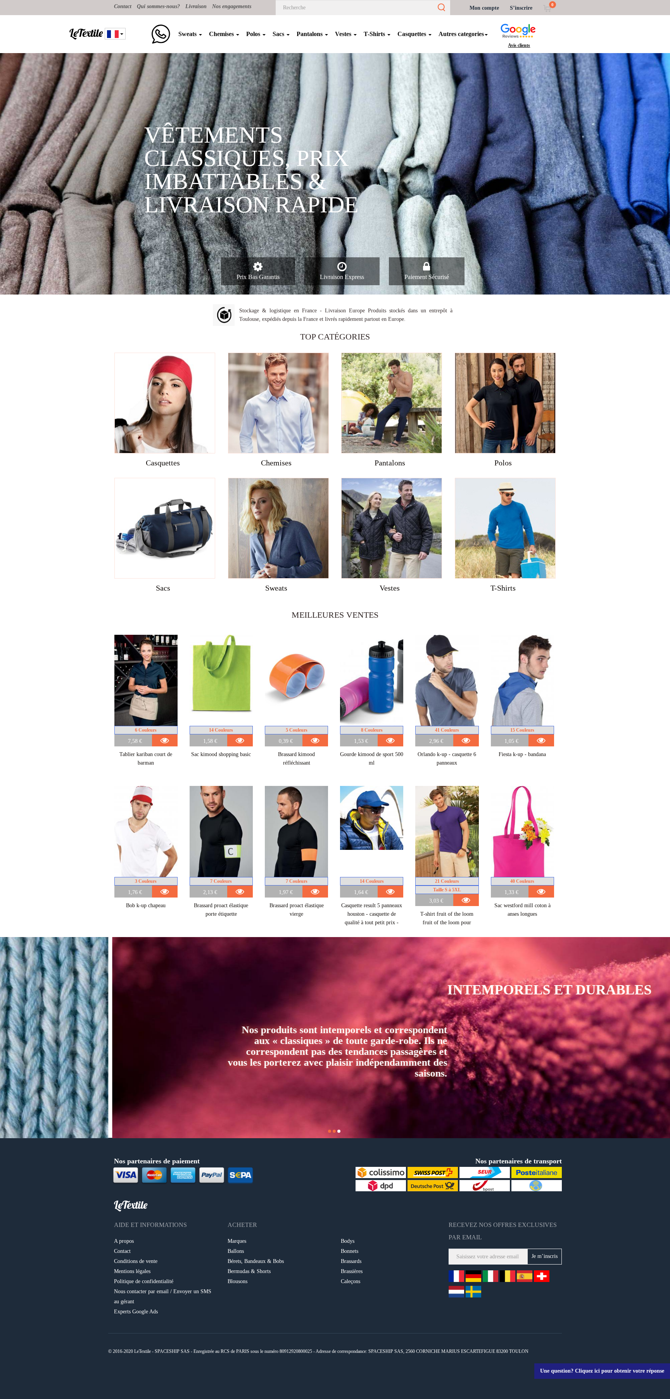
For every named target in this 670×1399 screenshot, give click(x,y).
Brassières (352, 1271)
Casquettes (412, 34)
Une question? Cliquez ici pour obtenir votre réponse (602, 1371)
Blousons (237, 1281)
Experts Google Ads (136, 1312)
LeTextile (86, 33)
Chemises (222, 34)
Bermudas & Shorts (249, 1271)
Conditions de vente (135, 1261)
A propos (124, 1241)
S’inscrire (521, 8)
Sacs (279, 34)
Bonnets (349, 1251)
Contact (122, 6)
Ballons (236, 1251)
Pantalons (310, 34)
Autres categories (461, 34)
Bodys (347, 1241)
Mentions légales (132, 1271)
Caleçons (350, 1281)
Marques (237, 1241)
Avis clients (519, 45)
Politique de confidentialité (143, 1281)
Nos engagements (231, 6)
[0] (547, 8)
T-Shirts (375, 34)
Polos (254, 34)
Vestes (344, 34)
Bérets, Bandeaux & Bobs (256, 1261)
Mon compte (484, 8)
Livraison (196, 6)
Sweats (188, 34)
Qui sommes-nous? (158, 6)
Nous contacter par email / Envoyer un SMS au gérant (162, 1296)
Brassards (351, 1261)
